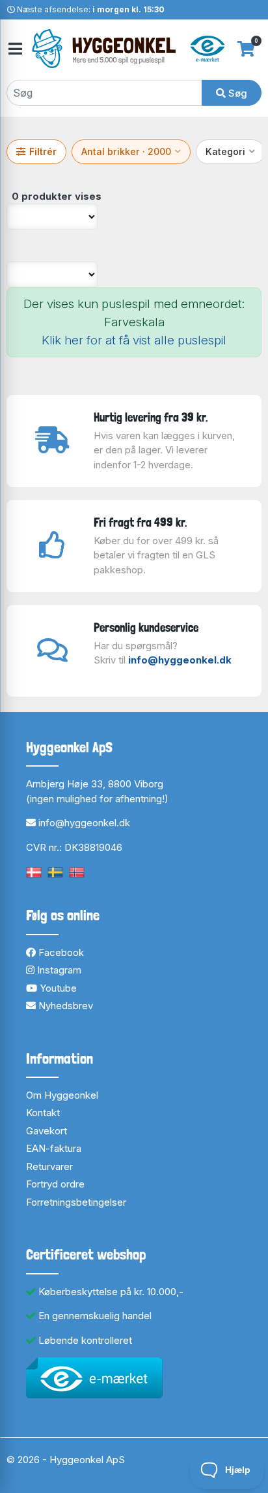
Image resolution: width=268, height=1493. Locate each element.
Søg (236, 93)
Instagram (57, 970)
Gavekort (46, 1131)
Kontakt (43, 1112)
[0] (246, 48)
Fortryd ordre (55, 1184)
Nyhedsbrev (64, 1005)
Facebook (60, 952)
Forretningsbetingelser (76, 1202)
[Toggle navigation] (14, 49)
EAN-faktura (53, 1148)
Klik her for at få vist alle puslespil (134, 340)
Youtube (57, 988)
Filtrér (43, 151)
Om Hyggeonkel (62, 1095)
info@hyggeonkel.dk (180, 660)
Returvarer (49, 1166)
